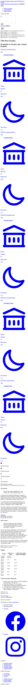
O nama (14, 1)
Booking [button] (22, 4)
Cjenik (10, 1)
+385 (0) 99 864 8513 (6, 4)
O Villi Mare (19, 1)
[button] (2, 28)
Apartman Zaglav (8, 666)
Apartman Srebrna (8, 663)
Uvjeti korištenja (7, 9)
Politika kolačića (7, 11)
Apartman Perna (7, 664)
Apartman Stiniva (8, 668)
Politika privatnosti (8, 8)
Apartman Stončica (8, 667)
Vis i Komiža (7, 675)
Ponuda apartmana (5, 1)
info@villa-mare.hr (15, 4)
